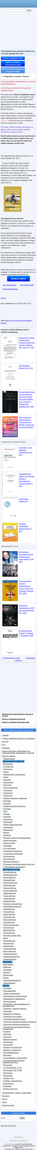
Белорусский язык (10, 891)
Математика (8, 764)
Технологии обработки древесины (16, 1024)
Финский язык (8, 943)
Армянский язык (9, 893)
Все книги (6, 1096)
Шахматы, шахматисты (12, 1050)
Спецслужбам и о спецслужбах (15, 1058)
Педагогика (7, 796)
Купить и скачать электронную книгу (13, 64)
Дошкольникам (9, 759)
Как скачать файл (9, 285)
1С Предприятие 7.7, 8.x (12, 1068)
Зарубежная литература (12, 851)
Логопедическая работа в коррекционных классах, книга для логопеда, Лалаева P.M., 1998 (26, 587)
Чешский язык (8, 927)
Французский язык (10, 875)
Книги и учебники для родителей (15, 722)
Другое (5, 1099)
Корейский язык (9, 901)
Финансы (6, 972)
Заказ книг (7, 1034)
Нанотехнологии (9, 1001)
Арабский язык (9, 909)
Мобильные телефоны (12, 1014)
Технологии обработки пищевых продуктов (19, 1022)
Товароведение (9, 983)
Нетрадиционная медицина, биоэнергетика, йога (14, 1061)
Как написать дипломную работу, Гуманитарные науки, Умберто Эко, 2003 (26, 557)
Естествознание (9, 848)
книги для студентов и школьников (18, 320)
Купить (3, 298)
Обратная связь (8, 1105)
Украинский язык (9, 888)
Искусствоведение (10, 788)
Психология (7, 819)
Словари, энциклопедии (12, 1081)
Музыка (6, 832)
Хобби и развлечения (11, 993)
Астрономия (8, 827)
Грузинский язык (9, 949)
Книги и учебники (8, 756)
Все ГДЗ (5, 742)
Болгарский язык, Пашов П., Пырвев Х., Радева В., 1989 (26, 633)
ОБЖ (5, 811)
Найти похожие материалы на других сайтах (13, 70)
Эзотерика (7, 988)
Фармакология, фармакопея (14, 999)
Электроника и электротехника (15, 996)
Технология (7, 790)
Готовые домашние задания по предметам (18, 738)
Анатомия (7, 801)
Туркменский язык (10, 954)
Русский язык (8, 766)
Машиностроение (10, 1039)
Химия (5, 777)
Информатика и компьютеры (14, 774)
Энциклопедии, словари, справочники (16, 1093)
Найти (4, 1102)
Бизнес (6, 978)
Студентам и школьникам (13, 854)
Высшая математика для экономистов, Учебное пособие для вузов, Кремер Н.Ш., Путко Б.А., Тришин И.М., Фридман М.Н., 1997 (27, 399)
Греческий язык (9, 917)
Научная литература (11, 861)
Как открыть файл (27, 285)
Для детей (7, 785)
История (6, 814)
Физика (6, 772)
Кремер (3, 323)
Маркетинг (7, 967)
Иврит (5, 938)
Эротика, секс (8, 1078)
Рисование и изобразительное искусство (19, 864)
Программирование (11, 1053)
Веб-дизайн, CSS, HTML (12, 1070)
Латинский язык (9, 885)
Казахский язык (9, 914)
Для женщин (8, 1042)
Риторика (7, 809)
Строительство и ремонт (12, 1016)
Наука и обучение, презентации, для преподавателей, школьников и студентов (18, 752)
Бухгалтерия (8, 975)
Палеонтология (9, 843)
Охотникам (7, 1011)
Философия (7, 822)
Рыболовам (7, 1076)
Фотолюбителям (9, 991)
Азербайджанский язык (12, 906)
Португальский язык (11, 925)
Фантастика (7, 1065)
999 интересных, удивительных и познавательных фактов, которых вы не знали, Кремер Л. (26, 422)
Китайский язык (9, 941)
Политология (8, 782)
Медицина (7, 1055)
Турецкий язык (8, 912)
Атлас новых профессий (24, 500)
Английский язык (9, 872)
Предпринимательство (12, 980)
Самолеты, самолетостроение (14, 1008)
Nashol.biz (10, 1144)
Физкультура (8, 830)
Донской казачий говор (12, 935)
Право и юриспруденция (12, 825)
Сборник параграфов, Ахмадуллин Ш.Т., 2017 (25, 527)
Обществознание (10, 840)
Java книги (7, 1037)
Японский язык (9, 933)
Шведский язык (9, 930)
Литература (7, 769)
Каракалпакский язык (11, 957)
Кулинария (7, 1086)
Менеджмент (8, 964)
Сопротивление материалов (14, 867)
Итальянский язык (10, 883)
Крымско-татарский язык (12, 904)
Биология (7, 780)
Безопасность (8, 1083)
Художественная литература (14, 806)
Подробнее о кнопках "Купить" (17, 76)
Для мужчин (8, 1073)
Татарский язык (9, 896)
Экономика (7, 970)
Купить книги (18, 278)
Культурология (8, 856)
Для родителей (9, 859)
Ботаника (7, 803)
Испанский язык (9, 877)
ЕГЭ (3, 745)
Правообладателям (10, 289)
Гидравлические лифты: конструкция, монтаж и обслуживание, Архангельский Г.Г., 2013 (27, 480)
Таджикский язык (9, 959)
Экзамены (6, 748)
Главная (5, 735)
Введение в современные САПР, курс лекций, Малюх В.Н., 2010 (27, 609)
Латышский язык (9, 920)
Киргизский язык (9, 951)
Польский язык (9, 922)
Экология (7, 835)
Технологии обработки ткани (14, 1019)
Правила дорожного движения (15, 798)
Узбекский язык (9, 898)
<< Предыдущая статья (11, 658)
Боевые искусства (10, 1089)
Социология (8, 793)
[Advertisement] (18, 30)
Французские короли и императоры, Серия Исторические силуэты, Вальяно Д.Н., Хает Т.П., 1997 (27, 342)
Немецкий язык (9, 880)
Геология (6, 1031)
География (7, 846)
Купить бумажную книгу (13, 58)
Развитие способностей (12, 1047)
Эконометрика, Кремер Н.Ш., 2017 (26, 367)
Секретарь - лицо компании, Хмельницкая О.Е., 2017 (26, 451)
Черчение (7, 817)
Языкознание (8, 946)
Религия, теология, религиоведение (17, 838)
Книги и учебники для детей (13, 719)
